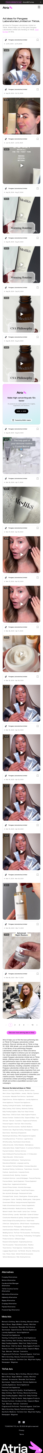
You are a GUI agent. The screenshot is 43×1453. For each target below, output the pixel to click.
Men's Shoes (6, 1324)
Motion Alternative (8, 1280)
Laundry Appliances (9, 1332)
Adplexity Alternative (9, 1297)
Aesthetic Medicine (9, 1359)
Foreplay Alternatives (9, 1277)
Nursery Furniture (8, 1349)
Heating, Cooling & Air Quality (12, 1338)
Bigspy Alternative (8, 1300)
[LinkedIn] (19, 1422)
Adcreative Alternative (10, 1294)
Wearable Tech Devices (27, 1327)
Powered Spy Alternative (11, 1310)
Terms (21, 1434)
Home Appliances (23, 1332)
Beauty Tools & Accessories (24, 1357)
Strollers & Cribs (21, 1349)
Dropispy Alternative (9, 1304)
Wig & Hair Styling (34, 1359)
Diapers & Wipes (33, 1349)
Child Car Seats (16, 1346)
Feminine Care (22, 1359)
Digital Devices (16, 1330)
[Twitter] (23, 1422)
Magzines (14, 1362)
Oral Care (36, 1354)
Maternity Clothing (30, 1341)
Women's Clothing (8, 1322)
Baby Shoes (6, 1346)
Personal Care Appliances (11, 1335)
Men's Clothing (21, 1322)
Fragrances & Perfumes (10, 1354)
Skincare (9, 1351)
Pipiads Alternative (8, 1307)
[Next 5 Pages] (28, 1025)
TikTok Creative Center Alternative (10, 1290)
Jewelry (25, 1324)
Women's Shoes (33, 1322)
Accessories (13, 1327)
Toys (3, 1351)
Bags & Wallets (17, 1324)
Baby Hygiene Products (31, 1346)
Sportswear (6, 1330)
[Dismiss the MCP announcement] (40, 2)
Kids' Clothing (17, 1341)
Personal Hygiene (26, 1354)
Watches (32, 1324)
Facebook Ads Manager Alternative (10, 1284)
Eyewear (5, 1327)
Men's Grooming (7, 1357)
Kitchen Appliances (30, 1330)
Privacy (21, 1430)
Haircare (16, 1351)
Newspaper (6, 1362)
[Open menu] (39, 7)
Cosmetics (24, 1351)
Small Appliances (30, 1338)
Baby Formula (32, 1343)
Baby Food (22, 1343)
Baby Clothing (7, 1341)
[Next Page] (37, 1025)
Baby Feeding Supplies (10, 1343)
